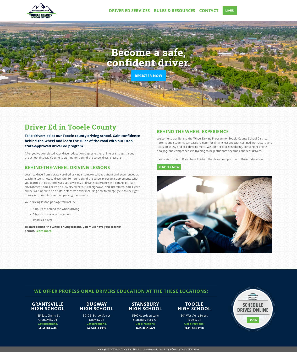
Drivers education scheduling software (161, 349)
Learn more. (44, 231)
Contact (208, 10)
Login (229, 10)
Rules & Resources (174, 10)
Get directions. (48, 324)
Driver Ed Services (129, 10)
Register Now (148, 75)
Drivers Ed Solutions (190, 349)
